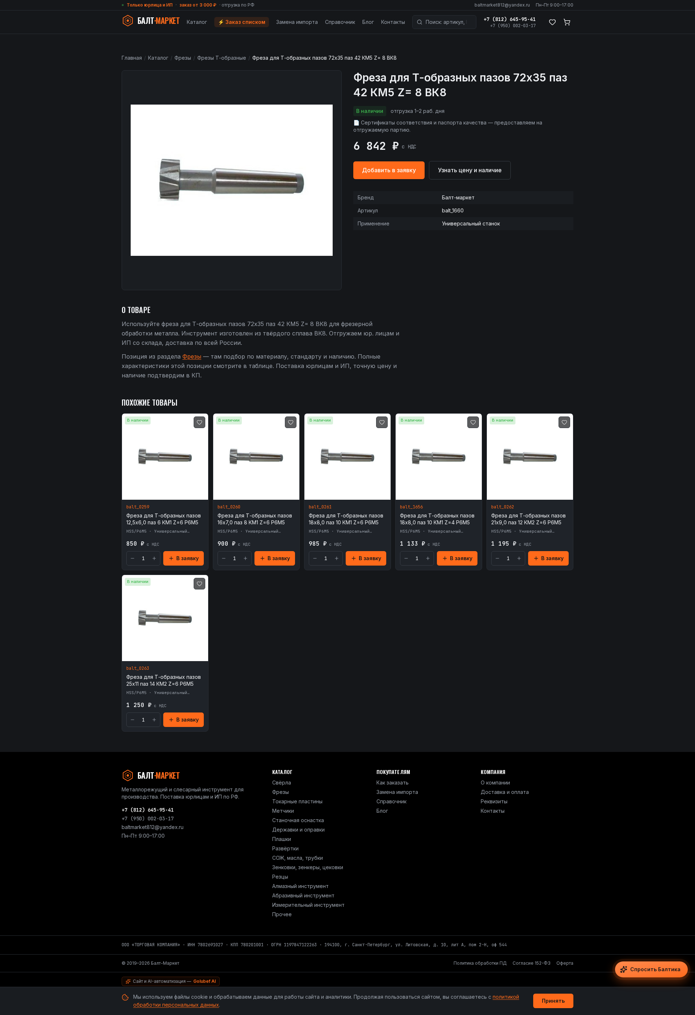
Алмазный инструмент (300, 886)
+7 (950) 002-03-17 (513, 26)
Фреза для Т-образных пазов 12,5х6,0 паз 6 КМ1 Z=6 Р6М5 (163, 518)
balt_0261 (320, 507)
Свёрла (281, 782)
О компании (495, 782)
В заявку (187, 558)
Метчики (283, 811)
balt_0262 (502, 507)
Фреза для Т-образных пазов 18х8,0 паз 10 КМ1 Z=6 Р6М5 (346, 518)
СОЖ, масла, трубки (297, 858)
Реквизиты (494, 801)
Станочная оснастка (298, 820)
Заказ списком (241, 22)
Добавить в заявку (389, 170)
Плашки (281, 839)
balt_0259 (137, 507)
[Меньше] (132, 558)
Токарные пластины (297, 801)
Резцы (280, 877)
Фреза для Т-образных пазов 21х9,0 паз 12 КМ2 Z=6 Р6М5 (528, 518)
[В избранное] (199, 422)
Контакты (393, 22)
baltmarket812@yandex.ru (502, 5)
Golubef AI (204, 981)
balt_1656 (411, 507)
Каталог (197, 22)
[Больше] (154, 558)
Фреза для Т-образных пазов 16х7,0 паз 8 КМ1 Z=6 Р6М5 (255, 518)
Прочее (282, 914)
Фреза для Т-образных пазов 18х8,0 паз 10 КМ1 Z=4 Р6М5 (437, 518)
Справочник (340, 22)
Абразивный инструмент (303, 895)
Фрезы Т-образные (221, 58)
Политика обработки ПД (480, 963)
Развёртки (285, 848)
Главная (132, 58)
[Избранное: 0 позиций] (552, 22)
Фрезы (182, 58)
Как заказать (392, 782)
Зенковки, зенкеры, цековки (307, 867)
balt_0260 (229, 507)
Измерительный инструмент (308, 905)
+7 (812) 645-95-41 (510, 19)
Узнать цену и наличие (470, 170)
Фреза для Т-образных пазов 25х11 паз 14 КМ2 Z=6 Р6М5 (163, 680)
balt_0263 (137, 668)
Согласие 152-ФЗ (532, 963)
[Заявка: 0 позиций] (566, 22)
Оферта (564, 963)
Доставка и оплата (505, 792)
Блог (368, 22)
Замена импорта (297, 22)
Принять (553, 1001)
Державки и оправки (298, 829)
